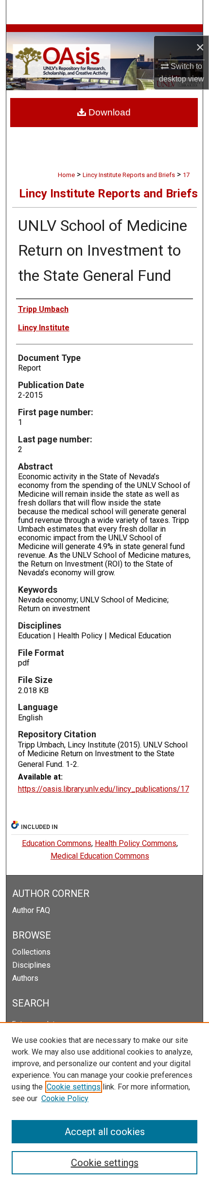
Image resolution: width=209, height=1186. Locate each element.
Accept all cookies (105, 1131)
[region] (104, 1104)
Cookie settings (74, 1086)
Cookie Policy (64, 1098)
